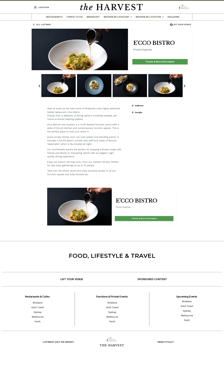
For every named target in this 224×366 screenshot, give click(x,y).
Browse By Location (148, 17)
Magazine (173, 17)
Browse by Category (116, 17)
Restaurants (54, 17)
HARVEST (112, 7)
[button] (160, 62)
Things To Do (74, 17)
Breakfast (93, 17)
